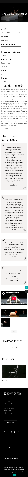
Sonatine (5, 381)
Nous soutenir (7, 441)
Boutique (6, 443)
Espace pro (6, 445)
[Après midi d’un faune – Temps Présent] (5, 313)
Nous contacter (7, 439)
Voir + (14, 331)
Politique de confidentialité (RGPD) (12, 449)
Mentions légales (8, 447)
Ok (14, 475)
